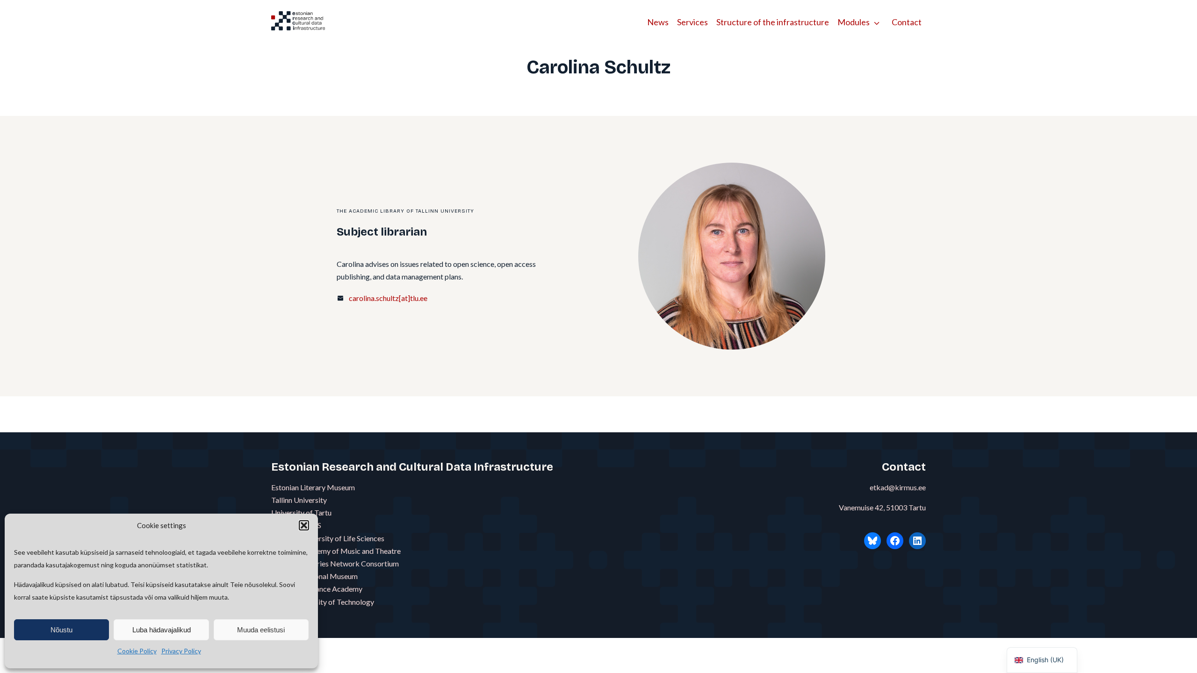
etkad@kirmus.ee (898, 487)
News (658, 22)
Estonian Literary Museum (313, 487)
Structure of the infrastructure (772, 22)
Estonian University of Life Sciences (327, 538)
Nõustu (61, 630)
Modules (853, 22)
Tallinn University (299, 499)
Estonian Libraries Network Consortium (335, 563)
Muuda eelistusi (261, 630)
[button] (304, 525)
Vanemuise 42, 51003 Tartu (882, 507)
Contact (907, 22)
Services (692, 22)
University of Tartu (301, 512)
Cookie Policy (137, 651)
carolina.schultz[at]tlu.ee (388, 298)
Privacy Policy (181, 651)
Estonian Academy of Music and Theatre (336, 550)
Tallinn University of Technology (322, 601)
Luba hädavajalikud (161, 630)
